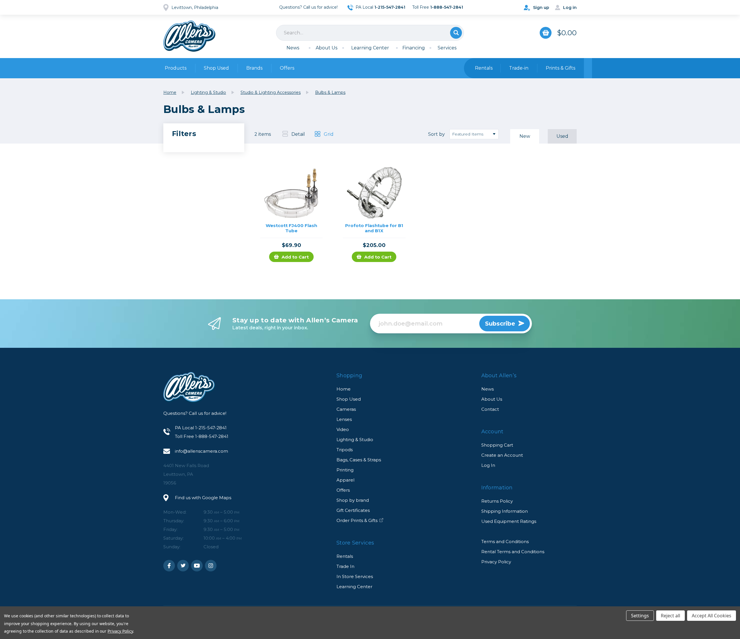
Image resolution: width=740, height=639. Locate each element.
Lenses (344, 419)
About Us (326, 48)
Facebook (169, 565)
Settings (640, 615)
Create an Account (502, 455)
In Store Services (354, 576)
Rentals (344, 556)
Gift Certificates (353, 510)
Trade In (345, 566)
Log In (488, 465)
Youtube (197, 565)
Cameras (346, 409)
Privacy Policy (496, 561)
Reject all (670, 615)
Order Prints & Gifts (357, 520)
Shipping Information (504, 511)
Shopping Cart (497, 445)
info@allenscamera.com (201, 451)
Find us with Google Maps (203, 497)
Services (447, 48)
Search (456, 33)
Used (562, 136)
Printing (345, 470)
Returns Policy (497, 501)
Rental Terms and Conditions (512, 551)
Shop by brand (352, 500)
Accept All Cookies (711, 615)
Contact (490, 409)
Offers (287, 68)
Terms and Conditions (505, 541)
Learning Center (370, 48)
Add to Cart (295, 257)
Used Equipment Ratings (508, 521)
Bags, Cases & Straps (358, 459)
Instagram (211, 565)
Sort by (436, 134)
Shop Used (216, 68)
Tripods (344, 449)
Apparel (345, 480)
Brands (254, 68)
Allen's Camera (189, 36)
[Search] (370, 33)
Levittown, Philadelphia (194, 7)
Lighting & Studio (354, 439)
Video (342, 429)
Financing (413, 48)
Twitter (183, 565)
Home (343, 389)
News (292, 48)
